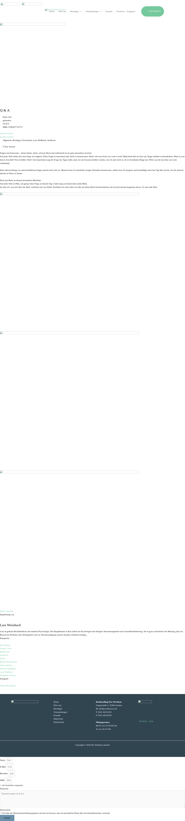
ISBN (2, 780)
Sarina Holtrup (6, 665)
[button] (159, 11)
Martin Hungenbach (8, 662)
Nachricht (4, 789)
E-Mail (3, 767)
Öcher (2, 659)
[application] (80, 11)
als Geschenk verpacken (12, 785)
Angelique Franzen (8, 675)
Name (3, 760)
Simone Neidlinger (8, 669)
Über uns (57, 705)
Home (56, 702)
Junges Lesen (5, 648)
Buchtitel (4, 774)
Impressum (58, 719)
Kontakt (57, 715)
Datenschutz (59, 722)
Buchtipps (58, 709)
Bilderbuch (4, 652)
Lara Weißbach (6, 672)
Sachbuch (4, 655)
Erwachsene (5, 645)
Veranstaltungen (60, 712)
